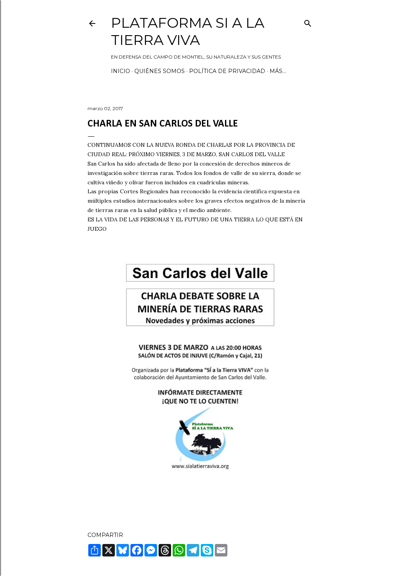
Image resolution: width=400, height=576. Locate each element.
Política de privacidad (227, 71)
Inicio (120, 71)
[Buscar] (307, 21)
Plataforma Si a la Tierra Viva (187, 31)
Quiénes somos (159, 71)
